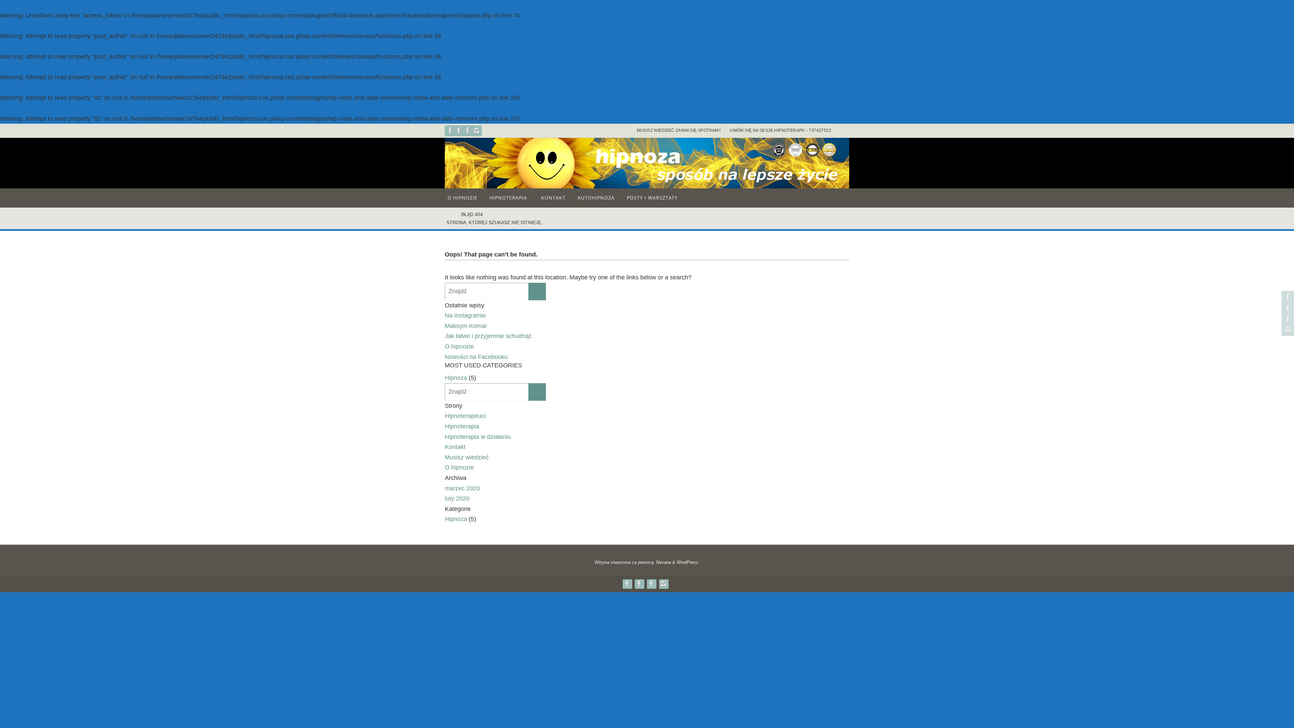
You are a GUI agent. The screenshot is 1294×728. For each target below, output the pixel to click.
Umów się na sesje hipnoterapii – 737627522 (780, 130)
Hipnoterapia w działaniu (478, 436)
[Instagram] (476, 130)
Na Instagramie (465, 315)
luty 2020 (457, 498)
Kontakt (455, 447)
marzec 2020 (462, 488)
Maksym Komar (466, 326)
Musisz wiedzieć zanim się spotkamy (679, 130)
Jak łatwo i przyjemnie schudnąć (488, 336)
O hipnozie (459, 346)
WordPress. (688, 562)
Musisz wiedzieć (467, 457)
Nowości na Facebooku (476, 357)
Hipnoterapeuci (465, 416)
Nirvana (663, 562)
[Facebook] (450, 130)
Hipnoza (456, 377)
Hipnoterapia (462, 426)
